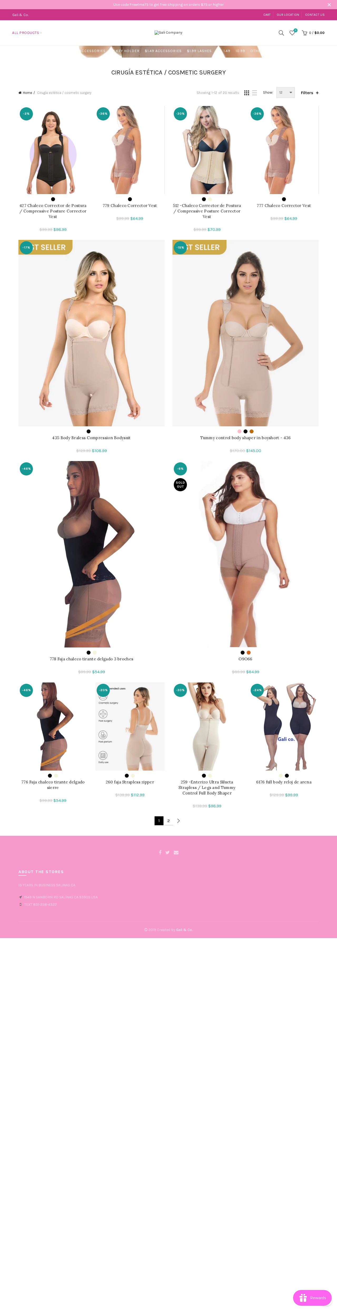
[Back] (25, 51)
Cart (267, 15)
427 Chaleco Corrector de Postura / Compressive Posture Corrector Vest (53, 211)
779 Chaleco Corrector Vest (130, 205)
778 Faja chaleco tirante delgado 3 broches (91, 658)
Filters (307, 92)
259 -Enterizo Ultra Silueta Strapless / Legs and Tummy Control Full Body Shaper (207, 787)
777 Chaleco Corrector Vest (284, 205)
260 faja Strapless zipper (130, 781)
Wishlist (295, 30)
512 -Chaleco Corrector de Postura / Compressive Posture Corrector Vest (207, 211)
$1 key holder (125, 51)
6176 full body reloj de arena (283, 781)
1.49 (227, 51)
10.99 (240, 51)
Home (27, 93)
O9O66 (245, 658)
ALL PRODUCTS (25, 33)
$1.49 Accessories (163, 51)
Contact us (315, 15)
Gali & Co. (184, 930)
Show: (268, 92)
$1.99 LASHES (199, 51)
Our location (288, 15)
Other (256, 51)
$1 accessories (90, 51)
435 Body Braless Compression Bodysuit (91, 437)
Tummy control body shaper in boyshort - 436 (245, 437)
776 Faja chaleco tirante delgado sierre (53, 784)
